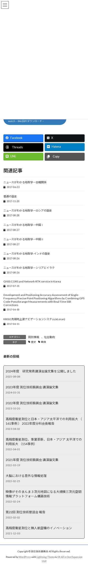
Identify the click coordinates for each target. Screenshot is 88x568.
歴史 (33, 342)
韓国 (43, 342)
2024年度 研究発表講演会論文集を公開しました (41, 371)
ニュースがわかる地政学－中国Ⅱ (23, 239)
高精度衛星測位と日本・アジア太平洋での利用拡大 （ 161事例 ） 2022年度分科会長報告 (44, 421)
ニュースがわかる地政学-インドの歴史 (26, 253)
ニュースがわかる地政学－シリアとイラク (29, 267)
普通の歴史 (11, 196)
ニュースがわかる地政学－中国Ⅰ (23, 225)
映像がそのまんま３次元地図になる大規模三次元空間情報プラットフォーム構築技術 (43, 493)
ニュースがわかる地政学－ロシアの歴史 (27, 210)
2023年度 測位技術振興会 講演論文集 (32, 387)
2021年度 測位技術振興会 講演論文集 (32, 459)
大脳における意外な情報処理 (26, 475)
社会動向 (49, 337)
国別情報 (33, 337)
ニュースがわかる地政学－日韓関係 (24, 182)
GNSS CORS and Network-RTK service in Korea (32, 281)
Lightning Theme (46, 557)
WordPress (25, 557)
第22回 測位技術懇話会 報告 (25, 512)
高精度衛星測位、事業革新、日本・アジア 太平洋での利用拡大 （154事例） (44, 441)
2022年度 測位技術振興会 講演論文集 (32, 403)
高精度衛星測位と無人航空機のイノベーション (39, 528)
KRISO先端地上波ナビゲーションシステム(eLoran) (34, 319)
